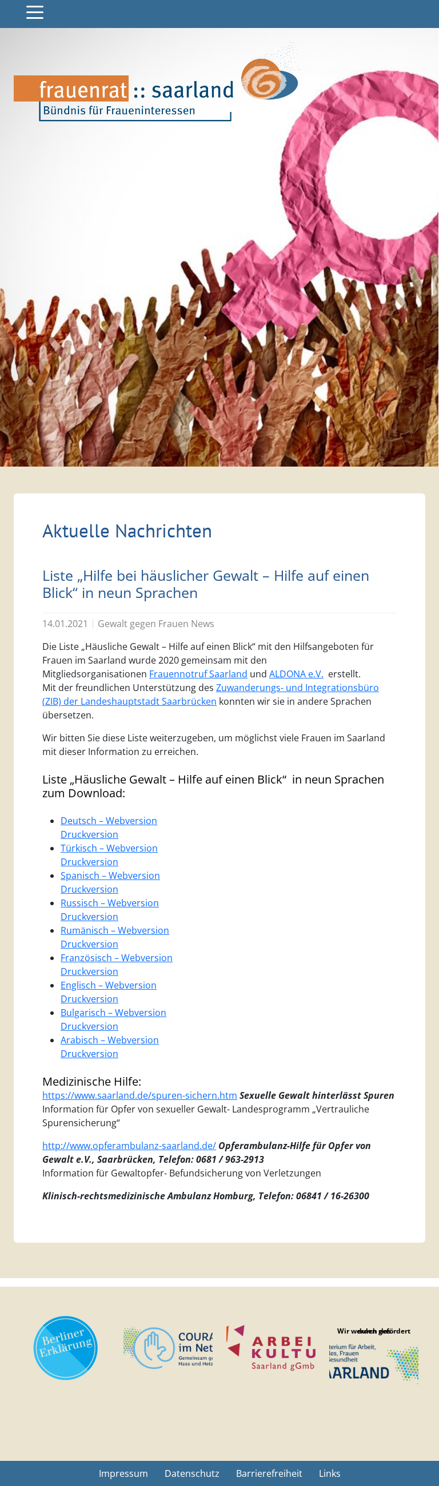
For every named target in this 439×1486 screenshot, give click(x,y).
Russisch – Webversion (110, 903)
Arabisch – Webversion (110, 1040)
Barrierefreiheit (269, 1473)
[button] (35, 12)
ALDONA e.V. (296, 674)
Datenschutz (192, 1473)
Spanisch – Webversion (110, 875)
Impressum (123, 1473)
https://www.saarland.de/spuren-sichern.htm (139, 1095)
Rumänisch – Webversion (115, 930)
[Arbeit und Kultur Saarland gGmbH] (271, 1348)
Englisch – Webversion (109, 985)
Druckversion (89, 834)
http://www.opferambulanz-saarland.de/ (129, 1145)
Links (330, 1473)
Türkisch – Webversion (109, 848)
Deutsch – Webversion (109, 820)
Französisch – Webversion (117, 957)
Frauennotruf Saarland (198, 674)
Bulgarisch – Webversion (113, 1012)
